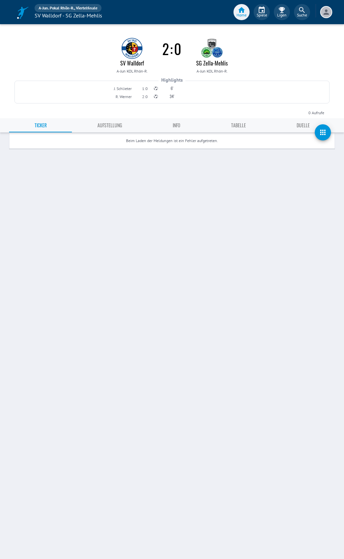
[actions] (323, 132)
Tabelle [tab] (238, 125)
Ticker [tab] (41, 125)
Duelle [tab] (303, 125)
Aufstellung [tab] (109, 125)
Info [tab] (176, 125)
